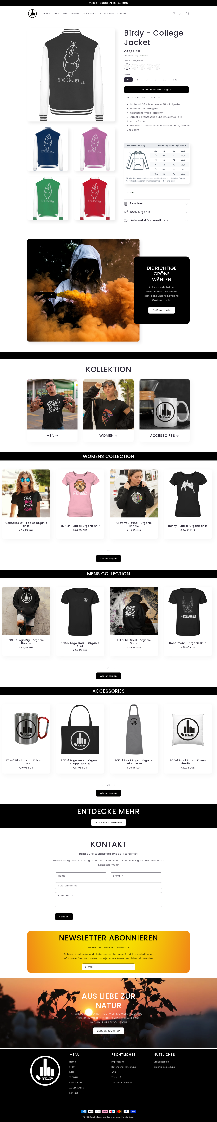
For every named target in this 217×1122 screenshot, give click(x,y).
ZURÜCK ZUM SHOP (108, 1030)
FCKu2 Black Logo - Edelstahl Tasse (26, 762)
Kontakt (73, 1092)
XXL (175, 79)
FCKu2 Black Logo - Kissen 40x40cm (188, 762)
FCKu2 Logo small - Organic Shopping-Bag (80, 762)
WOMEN (106, 435)
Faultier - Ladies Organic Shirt (80, 525)
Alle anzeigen (108, 558)
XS (128, 79)
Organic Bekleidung (164, 1066)
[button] (174, 13)
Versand (144, 55)
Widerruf (116, 1077)
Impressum (117, 1061)
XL (164, 79)
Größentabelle (162, 310)
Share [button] (130, 192)
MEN (50, 435)
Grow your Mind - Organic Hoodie (134, 524)
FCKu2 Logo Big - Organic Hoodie (26, 642)
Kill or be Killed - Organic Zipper (134, 642)
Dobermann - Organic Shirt (188, 643)
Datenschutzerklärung (123, 1066)
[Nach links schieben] (102, 550)
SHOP (72, 1066)
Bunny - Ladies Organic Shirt (187, 525)
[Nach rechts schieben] (115, 550)
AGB (113, 1072)
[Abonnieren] (131, 966)
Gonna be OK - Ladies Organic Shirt (26, 524)
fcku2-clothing (97, 1117)
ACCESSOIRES (162, 435)
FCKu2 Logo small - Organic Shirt (80, 645)
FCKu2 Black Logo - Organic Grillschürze (134, 762)
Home (72, 1061)
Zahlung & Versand (121, 1082)
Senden (64, 916)
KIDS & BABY (76, 1082)
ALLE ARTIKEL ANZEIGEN (108, 822)
